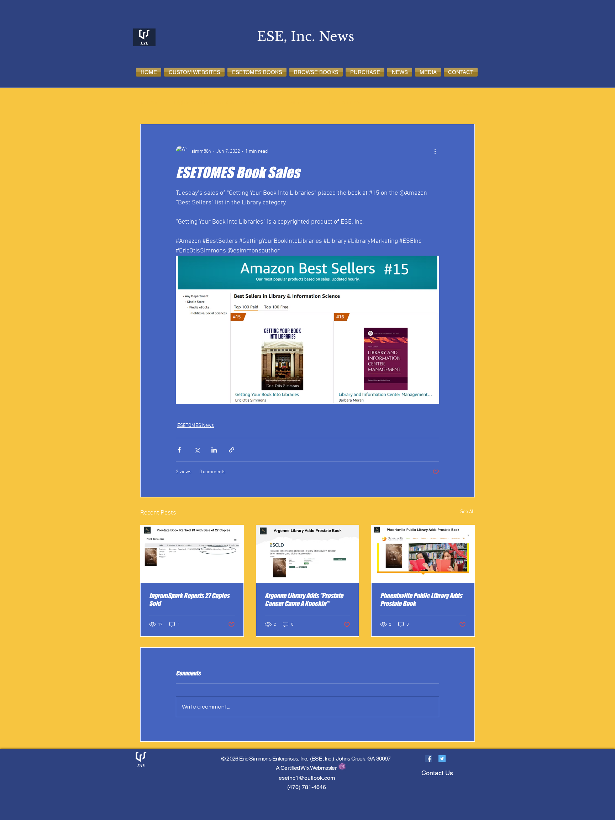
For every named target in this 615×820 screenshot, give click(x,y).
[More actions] (435, 151)
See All (467, 512)
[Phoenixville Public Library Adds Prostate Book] (423, 554)
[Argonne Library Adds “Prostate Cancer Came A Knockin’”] (307, 554)
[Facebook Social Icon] (428, 758)
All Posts (150, 102)
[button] (194, 72)
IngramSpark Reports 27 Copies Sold (189, 599)
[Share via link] (231, 449)
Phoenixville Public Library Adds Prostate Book (421, 599)
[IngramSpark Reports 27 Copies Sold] (192, 554)
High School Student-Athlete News (216, 102)
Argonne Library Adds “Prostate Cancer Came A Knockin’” (304, 599)
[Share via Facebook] (179, 449)
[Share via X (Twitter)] (196, 449)
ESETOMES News (294, 102)
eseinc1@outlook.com (307, 777)
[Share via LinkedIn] (214, 449)
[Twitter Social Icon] (442, 758)
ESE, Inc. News (346, 102)
